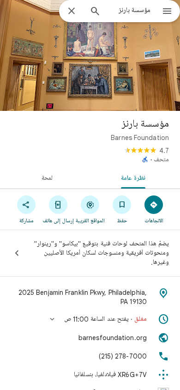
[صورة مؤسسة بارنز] (90, 55)
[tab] (135, 177)
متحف (161, 160)
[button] (90, 319)
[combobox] (129, 10)
